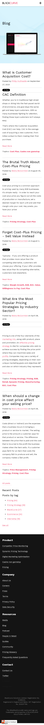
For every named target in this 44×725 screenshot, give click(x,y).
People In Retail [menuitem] (9, 636)
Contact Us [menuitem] (7, 670)
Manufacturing (32, 382)
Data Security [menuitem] (8, 607)
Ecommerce (14, 514)
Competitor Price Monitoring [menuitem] (15, 546)
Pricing (30, 378)
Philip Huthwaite (19, 81)
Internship (13, 519)
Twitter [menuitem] (5, 676)
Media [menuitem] (5, 620)
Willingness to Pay (11, 288)
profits (5, 356)
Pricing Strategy (17, 221)
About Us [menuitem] (6, 580)
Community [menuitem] (7, 647)
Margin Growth (17, 285)
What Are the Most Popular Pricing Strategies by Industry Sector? (20, 305)
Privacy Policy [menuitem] (8, 602)
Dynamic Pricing (16, 382)
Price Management (19, 470)
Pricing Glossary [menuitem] (9, 652)
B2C (32, 285)
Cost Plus (14, 151)
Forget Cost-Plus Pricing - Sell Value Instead (22, 234)
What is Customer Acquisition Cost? (17, 74)
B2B (27, 285)
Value (37, 285)
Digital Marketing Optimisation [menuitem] (15, 556)
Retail (5, 382)
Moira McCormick (20, 171)
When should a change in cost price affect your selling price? (21, 400)
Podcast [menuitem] (6, 631)
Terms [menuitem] (5, 596)
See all (5, 525)
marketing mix (9, 339)
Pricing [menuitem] (5, 567)
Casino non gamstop (30, 151)
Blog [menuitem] (4, 625)
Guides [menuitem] (5, 641)
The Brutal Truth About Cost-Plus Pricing (21, 164)
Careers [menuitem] (5, 586)
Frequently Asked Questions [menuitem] (15, 657)
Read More (7, 146)
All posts (6, 483)
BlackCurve (14, 510)
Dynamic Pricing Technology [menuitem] (15, 551)
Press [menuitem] (4, 591)
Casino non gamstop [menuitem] (11, 562)
